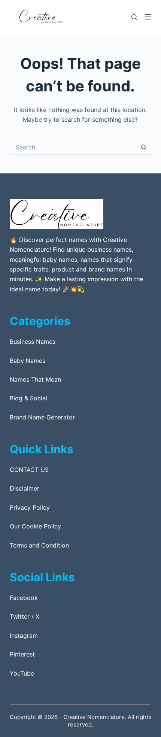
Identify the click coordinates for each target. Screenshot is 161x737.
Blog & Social (28, 398)
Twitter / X (24, 616)
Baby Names (27, 360)
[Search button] (143, 147)
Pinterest (22, 654)
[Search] (134, 17)
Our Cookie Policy (35, 526)
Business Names (32, 341)
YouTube (22, 673)
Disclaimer (24, 488)
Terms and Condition (39, 545)
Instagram (24, 635)
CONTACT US (29, 469)
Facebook (24, 597)
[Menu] (148, 16)
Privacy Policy (30, 507)
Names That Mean (35, 379)
